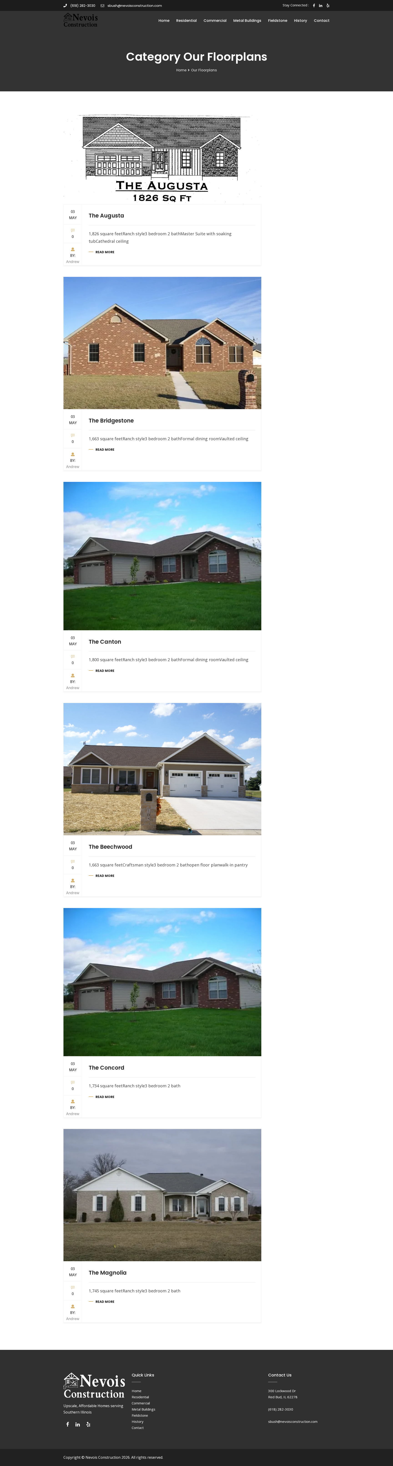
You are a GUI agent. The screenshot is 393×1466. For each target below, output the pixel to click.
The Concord (106, 1067)
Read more (105, 252)
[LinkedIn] (78, 1425)
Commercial (215, 20)
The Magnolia (108, 1272)
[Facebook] (67, 1425)
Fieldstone (277, 20)
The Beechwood (110, 847)
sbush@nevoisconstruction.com (135, 5)
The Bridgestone (111, 420)
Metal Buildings (247, 20)
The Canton (105, 641)
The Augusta (106, 215)
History (300, 20)
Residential (186, 20)
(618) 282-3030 (82, 5)
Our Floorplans (204, 70)
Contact (322, 20)
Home (164, 20)
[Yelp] (88, 1425)
